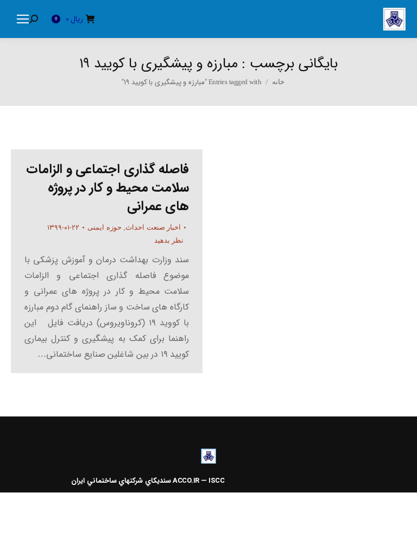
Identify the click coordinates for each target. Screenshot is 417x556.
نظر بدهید (169, 240)
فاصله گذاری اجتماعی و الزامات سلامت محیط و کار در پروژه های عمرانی (107, 188)
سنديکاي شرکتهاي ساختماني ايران (121, 480)
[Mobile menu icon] (22, 19)
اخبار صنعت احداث (153, 227)
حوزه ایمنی (104, 227)
